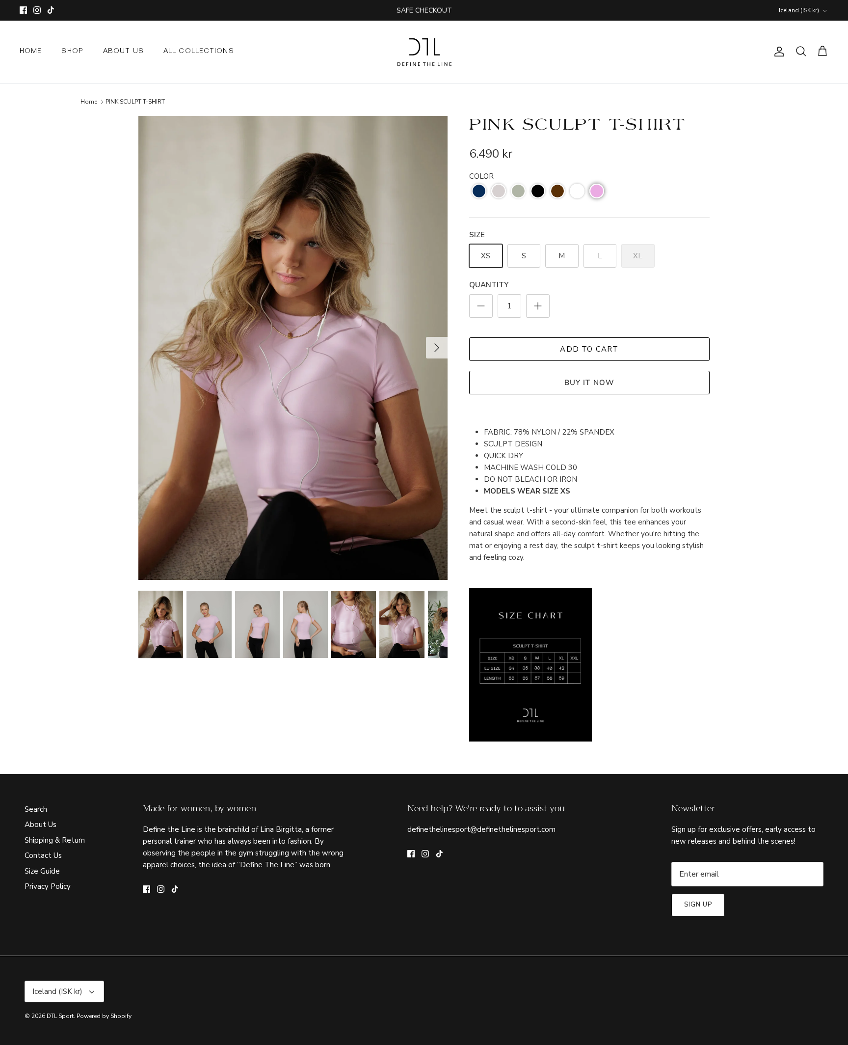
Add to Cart (589, 349)
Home (88, 102)
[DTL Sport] (424, 51)
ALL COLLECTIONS (198, 51)
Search (36, 809)
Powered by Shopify (104, 1016)
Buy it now (589, 382)
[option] (293, 348)
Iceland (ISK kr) (799, 10)
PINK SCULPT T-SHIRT (135, 102)
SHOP (72, 51)
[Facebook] (23, 10)
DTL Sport (60, 1016)
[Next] (437, 347)
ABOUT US (123, 51)
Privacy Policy (48, 886)
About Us (40, 824)
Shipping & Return (55, 840)
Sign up (698, 904)
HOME (31, 51)
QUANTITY (488, 285)
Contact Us (43, 855)
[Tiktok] (50, 10)
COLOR (481, 176)
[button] (479, 191)
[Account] (777, 51)
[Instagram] (37, 10)
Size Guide (42, 871)
